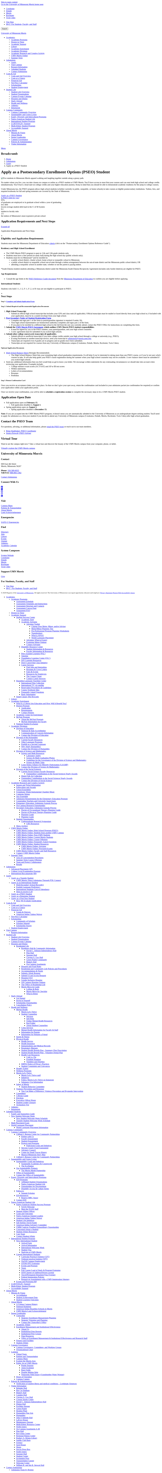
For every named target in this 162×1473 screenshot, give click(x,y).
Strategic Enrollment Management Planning (38, 1318)
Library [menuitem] (14, 46)
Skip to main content (9, 2)
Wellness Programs (23, 1071)
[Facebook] (81, 487)
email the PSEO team (55, 427)
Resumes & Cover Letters (36, 669)
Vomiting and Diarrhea (35, 1062)
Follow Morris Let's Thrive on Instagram (37, 1080)
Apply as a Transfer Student (22, 878)
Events (3, 539)
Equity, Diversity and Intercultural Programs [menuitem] (28, 117)
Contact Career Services (36, 678)
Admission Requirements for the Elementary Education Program (42, 799)
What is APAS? (37, 635)
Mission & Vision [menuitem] (18, 133)
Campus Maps (7, 506)
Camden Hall (21, 1395)
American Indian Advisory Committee (31, 1225)
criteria (52, 243)
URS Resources (32, 824)
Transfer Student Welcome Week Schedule (33, 1121)
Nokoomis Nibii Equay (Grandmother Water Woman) (42, 1374)
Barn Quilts (26, 1370)
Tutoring (24, 656)
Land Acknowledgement (11, 512)
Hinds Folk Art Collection (31, 776)
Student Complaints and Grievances (35, 1066)
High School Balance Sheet (17, 353)
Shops (18, 1447)
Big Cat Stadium (22, 1390)
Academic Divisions (19, 726)
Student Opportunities (25, 819)
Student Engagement (29, 1141)
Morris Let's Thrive (29, 1012)
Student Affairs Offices (25, 1211)
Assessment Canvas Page (26, 608)
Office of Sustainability (25, 1173)
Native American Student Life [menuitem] (23, 119)
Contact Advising (33, 644)
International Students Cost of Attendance (32, 889)
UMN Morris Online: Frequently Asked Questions (36, 842)
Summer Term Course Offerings (29, 860)
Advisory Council (28, 1150)
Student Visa (26, 1250)
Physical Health (22, 1039)
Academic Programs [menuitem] (19, 40)
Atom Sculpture (27, 1368)
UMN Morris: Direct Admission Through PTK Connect (38, 880)
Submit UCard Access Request (33, 975)
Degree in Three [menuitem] (17, 42)
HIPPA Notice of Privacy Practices (35, 1064)
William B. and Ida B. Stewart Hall (30, 1465)
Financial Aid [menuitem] (16, 80)
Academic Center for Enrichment (29, 715)
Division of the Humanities (27, 737)
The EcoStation (27, 1166)
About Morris (6, 510)
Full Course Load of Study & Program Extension (40, 1270)
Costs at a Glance (18, 907)
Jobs (3, 534)
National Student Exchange (27, 724)
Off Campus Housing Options (33, 982)
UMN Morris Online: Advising (33, 846)
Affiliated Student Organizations (34, 1182)
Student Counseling (29, 1014)
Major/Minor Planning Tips (42, 629)
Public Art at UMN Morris (26, 1363)
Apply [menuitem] (13, 62)
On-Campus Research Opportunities (30, 805)
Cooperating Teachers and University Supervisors (36, 801)
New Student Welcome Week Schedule (32, 1118)
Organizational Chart (24, 1350)
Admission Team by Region (22, 1470)
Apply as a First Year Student (22, 898)
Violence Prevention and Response (30, 1089)
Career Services (27, 665)
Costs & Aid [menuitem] (11, 74)
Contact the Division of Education (34, 735)
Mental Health (22, 1009)
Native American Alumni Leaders (29, 1216)
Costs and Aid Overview (21, 905)
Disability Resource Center (32, 647)
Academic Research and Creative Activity (28, 783)
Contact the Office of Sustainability (30, 1175)
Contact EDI (21, 1200)
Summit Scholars (28, 1193)
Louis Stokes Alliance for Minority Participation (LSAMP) (44, 765)
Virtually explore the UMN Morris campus (18, 448)
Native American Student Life (33, 1184)
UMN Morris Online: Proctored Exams (37, 849)
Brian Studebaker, (21, 431)
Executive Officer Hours (26, 1100)
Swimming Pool (22, 1458)
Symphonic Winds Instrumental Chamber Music (35, 792)
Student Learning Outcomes (27, 1300)
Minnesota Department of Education (78, 279)
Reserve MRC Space (29, 1198)
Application (26, 708)
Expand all (5, 227)
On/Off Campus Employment (33, 1261)
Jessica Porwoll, (18, 433)
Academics (10, 597)
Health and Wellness (19, 1007)
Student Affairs (22, 1343)
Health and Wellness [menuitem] (19, 103)
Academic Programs (19, 599)
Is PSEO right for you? (10, 198)
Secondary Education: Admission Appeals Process (36, 808)
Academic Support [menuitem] (18, 44)
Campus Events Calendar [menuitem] (21, 96)
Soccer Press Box (23, 1449)
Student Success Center (25, 617)
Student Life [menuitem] (11, 90)
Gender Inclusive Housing (31, 980)
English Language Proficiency (28, 887)
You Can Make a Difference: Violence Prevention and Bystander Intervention (52, 1091)
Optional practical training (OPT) (34, 1259)
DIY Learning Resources (31, 660)
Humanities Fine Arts (24, 1413)
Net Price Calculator (19, 917)
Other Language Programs (31, 742)
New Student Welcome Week (23, 1116)
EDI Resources (22, 1195)
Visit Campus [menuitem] (16, 65)
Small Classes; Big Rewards (27, 697)
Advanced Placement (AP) (22, 869)
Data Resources (27, 1336)
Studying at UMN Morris (31, 1252)
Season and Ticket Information (28, 785)
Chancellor (20, 1316)
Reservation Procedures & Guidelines (36, 688)
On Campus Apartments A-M (28, 1429)
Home (8, 159)
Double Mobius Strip (29, 1372)
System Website (7, 555)
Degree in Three (17, 613)
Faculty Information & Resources (39, 651)
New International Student (26, 1241)
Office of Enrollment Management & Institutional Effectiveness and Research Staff (54, 1338)
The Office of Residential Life (33, 985)
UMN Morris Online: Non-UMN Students (33, 835)
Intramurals (15, 1109)
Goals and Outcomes (24, 1214)
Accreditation (21, 1295)
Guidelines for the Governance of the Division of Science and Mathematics (56, 760)
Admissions (10, 161)
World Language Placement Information (32, 1127)
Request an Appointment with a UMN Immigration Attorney (45, 1279)
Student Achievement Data (27, 1297)
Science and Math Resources (32, 753)
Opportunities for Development (33, 1186)
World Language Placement (42, 638)
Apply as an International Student (24, 883)
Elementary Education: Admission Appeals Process (36, 803)
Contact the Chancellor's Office (33, 1322)
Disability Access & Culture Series (35, 1189)
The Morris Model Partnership (33, 1170)
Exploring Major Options (36, 642)
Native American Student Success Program (33, 1204)
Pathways (20, 1191)
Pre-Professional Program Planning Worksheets (50, 631)
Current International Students (28, 1254)
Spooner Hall (31, 955)
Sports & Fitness (22, 1037)
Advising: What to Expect (36, 640)
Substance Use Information (32, 1082)
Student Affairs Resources (26, 1232)
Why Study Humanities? (31, 747)
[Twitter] (81, 489)
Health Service (27, 1041)
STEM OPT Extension (30, 1263)
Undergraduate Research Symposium (36, 821)
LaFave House (22, 1420)
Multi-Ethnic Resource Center (28, 1424)
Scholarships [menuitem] (16, 85)
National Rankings (23, 1306)
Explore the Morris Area (26, 1361)
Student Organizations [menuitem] (20, 94)
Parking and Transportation (27, 1356)
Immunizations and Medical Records (35, 1046)
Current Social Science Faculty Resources (38, 771)
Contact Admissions (9, 477)
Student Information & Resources (39, 649)
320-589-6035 (13, 470)
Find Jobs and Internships (36, 667)
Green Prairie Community (36, 960)
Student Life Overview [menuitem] (20, 92)
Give (3, 576)
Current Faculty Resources (32, 740)
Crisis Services (27, 1028)
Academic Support (18, 615)
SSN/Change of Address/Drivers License (37, 1272)
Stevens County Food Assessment (34, 1148)
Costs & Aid (11, 903)
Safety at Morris (22, 1084)
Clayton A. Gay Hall (34, 957)
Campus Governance (19, 1345)
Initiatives (25, 1078)
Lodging (14, 1352)
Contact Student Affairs (25, 1236)
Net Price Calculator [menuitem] (19, 83)
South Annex (21, 1452)
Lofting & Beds (32, 989)
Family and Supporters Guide (23, 1114)
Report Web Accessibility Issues (124, 593)
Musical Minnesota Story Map (33, 1155)
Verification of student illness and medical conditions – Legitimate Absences (46, 1384)
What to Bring (32, 994)
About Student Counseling (37, 1025)
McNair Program (23, 717)
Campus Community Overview (23, 1132)
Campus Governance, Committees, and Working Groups (38, 1347)
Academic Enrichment (20, 701)
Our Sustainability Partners (27, 1168)
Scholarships (16, 919)
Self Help (30, 1019)
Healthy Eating (22, 1068)
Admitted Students (13, 1112)
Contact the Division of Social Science (36, 781)
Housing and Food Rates (31, 966)
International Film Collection (32, 683)
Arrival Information (29, 1245)
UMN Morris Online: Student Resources (32, 844)
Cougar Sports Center (25, 1399)
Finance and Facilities (25, 1340)
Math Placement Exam (20, 1123)
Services (29, 1016)
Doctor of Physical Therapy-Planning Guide (39, 812)
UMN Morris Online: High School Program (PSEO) (37, 830)
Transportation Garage (25, 1461)
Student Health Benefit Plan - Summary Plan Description (44, 1050)
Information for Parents (30, 1032)
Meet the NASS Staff (29, 1209)
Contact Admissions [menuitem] (19, 71)
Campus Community (14, 1130)
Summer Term (17, 855)
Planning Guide (27, 815)
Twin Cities (10, 18)
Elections (20, 1098)
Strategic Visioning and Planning (34, 1320)
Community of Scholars (25, 921)
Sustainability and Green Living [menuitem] (24, 114)
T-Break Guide (22, 1096)
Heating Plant (21, 1411)
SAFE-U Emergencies (10, 522)
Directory (5, 532)
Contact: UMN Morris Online (28, 853)
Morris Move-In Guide (30, 987)
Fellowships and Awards (26, 787)
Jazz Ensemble (22, 796)
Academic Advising (29, 622)
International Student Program (23, 1238)
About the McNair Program (32, 719)
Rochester (10, 15)
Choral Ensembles (23, 790)
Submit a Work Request (30, 973)
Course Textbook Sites (30, 690)
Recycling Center (23, 1433)
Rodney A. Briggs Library (26, 1438)
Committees (21, 1093)
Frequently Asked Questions (32, 692)
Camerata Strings (23, 794)
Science (19, 1443)
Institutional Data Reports (31, 1331)
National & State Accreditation (33, 731)
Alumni (4, 541)
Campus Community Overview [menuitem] (23, 112)
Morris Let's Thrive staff (31, 1075)
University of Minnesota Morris (13, 33)
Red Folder (30, 1023)
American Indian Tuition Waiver (29, 914)
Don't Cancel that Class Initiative (34, 663)
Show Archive (22, 826)
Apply (8, 163)
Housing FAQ (27, 978)
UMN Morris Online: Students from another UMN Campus (40, 833)
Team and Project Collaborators (28, 862)
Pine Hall (30, 953)
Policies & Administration (21, 1381)
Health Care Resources (30, 1055)
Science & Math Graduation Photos (40, 758)
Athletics (4, 543)
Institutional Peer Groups (31, 1334)
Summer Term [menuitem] (17, 58)
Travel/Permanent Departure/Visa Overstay (38, 1275)
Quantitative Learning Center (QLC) (35, 658)
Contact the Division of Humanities (35, 749)
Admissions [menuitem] (10, 60)
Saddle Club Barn (23, 1440)
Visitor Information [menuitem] (18, 144)
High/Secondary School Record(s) (30, 885)
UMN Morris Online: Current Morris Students (34, 837)
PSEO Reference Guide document (42, 279)
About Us (25, 1329)
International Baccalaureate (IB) (24, 873)
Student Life (11, 935)
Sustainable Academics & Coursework (36, 1164)
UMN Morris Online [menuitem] (19, 56)
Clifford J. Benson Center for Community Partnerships (38, 1134)
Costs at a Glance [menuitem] (18, 78)
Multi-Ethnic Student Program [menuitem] (23, 126)
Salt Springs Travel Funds (26, 1223)
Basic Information (28, 694)
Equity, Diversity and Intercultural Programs (28, 1177)
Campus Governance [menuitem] (19, 139)
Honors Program (22, 706)
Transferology (37, 633)
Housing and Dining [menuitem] (19, 99)
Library (4, 536)
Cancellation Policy (24, 1005)
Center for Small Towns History (34, 1152)
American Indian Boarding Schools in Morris (34, 1309)
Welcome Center (22, 1463)
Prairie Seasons (27, 1365)
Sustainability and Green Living (24, 1159)
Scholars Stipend (23, 923)
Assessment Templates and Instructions (31, 604)
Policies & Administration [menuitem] (21, 142)
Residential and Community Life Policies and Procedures (44, 969)
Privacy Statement (106, 593)
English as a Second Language (33, 744)
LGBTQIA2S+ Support (20, 1284)
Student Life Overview (20, 937)
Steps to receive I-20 (24, 892)
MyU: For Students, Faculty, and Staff (21, 24)
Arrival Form (26, 1243)
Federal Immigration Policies (32, 1277)
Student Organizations (20, 939)
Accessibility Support (19, 1288)
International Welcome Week (32, 1248)
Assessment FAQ (23, 610)
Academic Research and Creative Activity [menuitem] (28, 53)
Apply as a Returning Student (23, 896)
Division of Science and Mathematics (31, 751)
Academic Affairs (23, 1325)
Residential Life (22, 946)
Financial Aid (16, 910)
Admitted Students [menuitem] (18, 69)
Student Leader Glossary (26, 1102)
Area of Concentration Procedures (29, 858)
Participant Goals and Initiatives (39, 1146)
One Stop (10, 22)
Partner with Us (27, 1136)
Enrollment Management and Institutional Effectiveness (38, 1327)
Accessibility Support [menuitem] (19, 128)
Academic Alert (27, 620)
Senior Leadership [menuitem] (18, 137)
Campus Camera (22, 1379)
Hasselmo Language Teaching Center (31, 681)
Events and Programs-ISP (26, 1282)
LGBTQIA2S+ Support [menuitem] (20, 124)
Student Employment (19, 928)
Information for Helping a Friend (34, 1034)
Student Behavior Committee (32, 1087)
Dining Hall (21, 1404)
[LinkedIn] (81, 496)
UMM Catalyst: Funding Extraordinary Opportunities (37, 1227)
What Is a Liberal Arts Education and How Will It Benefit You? (41, 703)
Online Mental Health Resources (39, 1021)
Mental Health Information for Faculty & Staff (39, 1030)
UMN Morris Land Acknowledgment (31, 1311)
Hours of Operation (24, 1377)
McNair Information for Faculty (34, 722)
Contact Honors (27, 712)
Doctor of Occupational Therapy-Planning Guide (40, 810)
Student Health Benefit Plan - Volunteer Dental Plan (42, 1053)
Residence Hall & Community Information (38, 948)
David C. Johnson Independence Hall (41, 951)
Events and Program (29, 1266)
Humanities (20, 1415)
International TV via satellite (32, 685)
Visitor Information (18, 1386)
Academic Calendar (9, 545)
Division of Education (25, 728)
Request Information (19, 932)
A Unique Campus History (27, 1304)
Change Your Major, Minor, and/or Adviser (48, 626)
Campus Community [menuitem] (14, 110)
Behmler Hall (21, 1388)
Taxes (23, 1268)
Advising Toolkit (33, 624)
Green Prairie (21, 1409)
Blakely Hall (31, 962)
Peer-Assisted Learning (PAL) (33, 654)
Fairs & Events (32, 672)
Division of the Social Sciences (28, 769)
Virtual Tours (21, 1354)
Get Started (20, 998)
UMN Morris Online (19, 828)
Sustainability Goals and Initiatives (30, 1161)
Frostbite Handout (33, 1059)
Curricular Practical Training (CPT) (35, 1257)
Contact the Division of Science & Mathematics (40, 767)
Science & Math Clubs (35, 762)
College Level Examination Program (25, 871)
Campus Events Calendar (21, 941)
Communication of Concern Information (37, 733)
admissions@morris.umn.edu (79, 338)
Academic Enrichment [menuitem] (20, 49)
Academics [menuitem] (10, 37)
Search (4, 29)
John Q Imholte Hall (24, 1418)
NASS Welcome (28, 1207)
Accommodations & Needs (32, 971)
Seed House (21, 1445)
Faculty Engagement (29, 1139)
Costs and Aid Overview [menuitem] (21, 76)
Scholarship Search (24, 926)
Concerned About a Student (27, 1229)
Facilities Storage (23, 1406)
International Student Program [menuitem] (23, 121)
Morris (8, 13)
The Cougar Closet (34, 676)
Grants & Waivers (23, 912)
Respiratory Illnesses (29, 1048)
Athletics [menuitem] (14, 105)
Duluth (9, 11)
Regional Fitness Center (25, 1436)
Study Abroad (16, 996)
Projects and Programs (30, 1143)
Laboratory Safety (33, 756)
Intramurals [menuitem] (15, 108)
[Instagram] (81, 494)
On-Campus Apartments (36, 964)
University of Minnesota (25, 593)
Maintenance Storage (24, 1422)
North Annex (21, 1427)
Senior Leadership (18, 1313)
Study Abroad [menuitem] (16, 101)
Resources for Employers (36, 674)
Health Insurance (28, 1043)
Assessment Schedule (24, 601)
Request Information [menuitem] (19, 67)
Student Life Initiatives (25, 1220)
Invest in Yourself (23, 1000)
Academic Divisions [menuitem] (19, 51)
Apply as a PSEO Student (11, 195)
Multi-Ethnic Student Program (23, 1286)
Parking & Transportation (11, 508)
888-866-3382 (15, 473)
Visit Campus (11, 930)
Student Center (22, 1456)
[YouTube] (81, 491)
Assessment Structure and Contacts (30, 606)
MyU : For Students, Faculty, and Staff (21, 588)
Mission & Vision (18, 1293)
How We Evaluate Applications (28, 901)
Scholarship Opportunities (26, 1003)
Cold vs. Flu (31, 1057)
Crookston (10, 9)
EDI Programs (22, 1180)
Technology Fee (22, 1105)
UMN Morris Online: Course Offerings (32, 839)
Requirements (26, 710)
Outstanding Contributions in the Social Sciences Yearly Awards (51, 774)
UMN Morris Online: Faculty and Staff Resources (36, 851)
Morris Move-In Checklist (36, 991)
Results (19, 864)
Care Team (20, 1234)
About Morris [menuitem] (11, 130)
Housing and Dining (19, 944)
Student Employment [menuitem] (19, 87)
